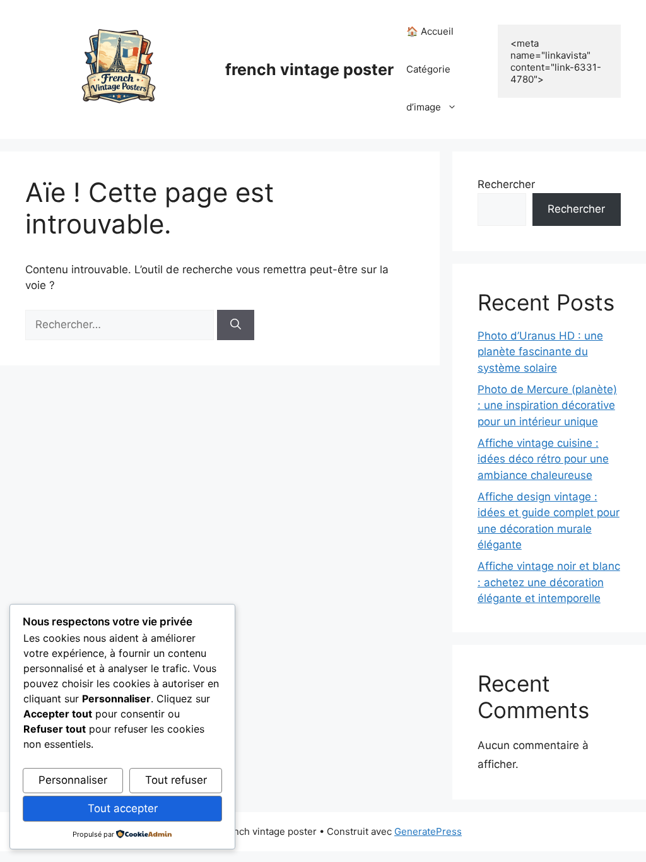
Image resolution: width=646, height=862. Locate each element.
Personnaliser (72, 780)
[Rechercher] (235, 325)
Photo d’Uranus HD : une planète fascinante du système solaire (540, 351)
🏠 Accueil (430, 31)
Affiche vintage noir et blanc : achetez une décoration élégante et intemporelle (549, 582)
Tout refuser (176, 780)
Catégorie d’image (428, 88)
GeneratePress (428, 831)
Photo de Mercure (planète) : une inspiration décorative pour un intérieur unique (547, 405)
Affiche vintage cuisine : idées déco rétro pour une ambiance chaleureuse (543, 459)
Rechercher (506, 184)
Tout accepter (123, 808)
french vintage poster (309, 69)
